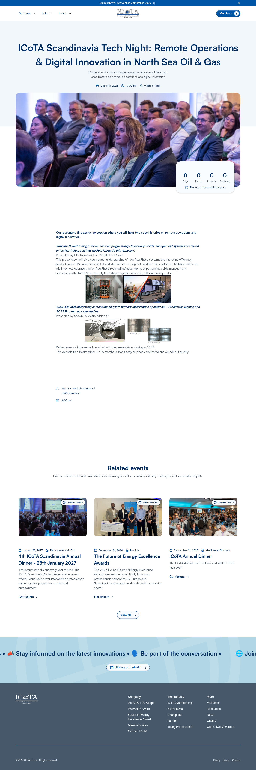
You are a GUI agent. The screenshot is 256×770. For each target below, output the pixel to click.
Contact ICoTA (137, 731)
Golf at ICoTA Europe (220, 726)
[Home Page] (128, 13)
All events (213, 702)
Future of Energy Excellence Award (139, 717)
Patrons (172, 720)
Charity (211, 720)
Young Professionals (180, 726)
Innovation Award (139, 708)
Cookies (236, 760)
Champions (175, 714)
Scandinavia (175, 708)
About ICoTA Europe (141, 702)
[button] (238, 3)
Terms (226, 760)
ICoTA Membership (180, 702)
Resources (214, 708)
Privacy (216, 760)
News (210, 714)
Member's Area (138, 725)
